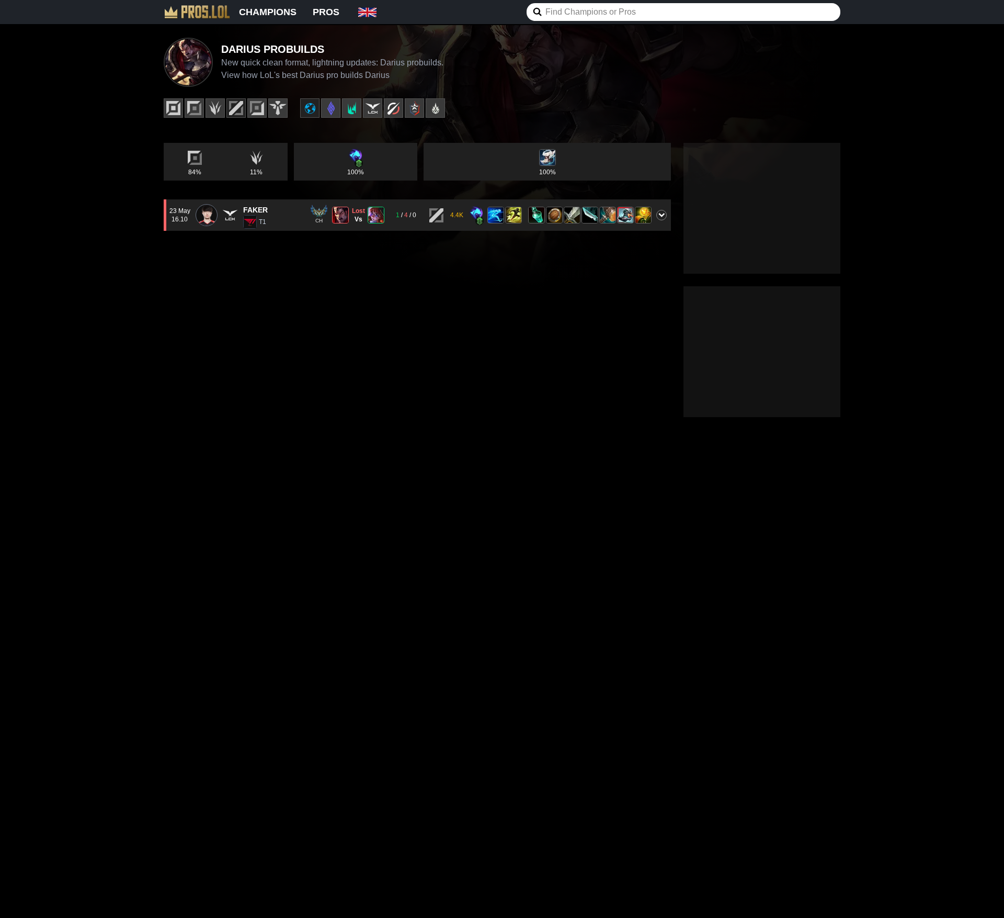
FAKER (255, 210)
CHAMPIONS (267, 12)
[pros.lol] (197, 12)
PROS (326, 12)
